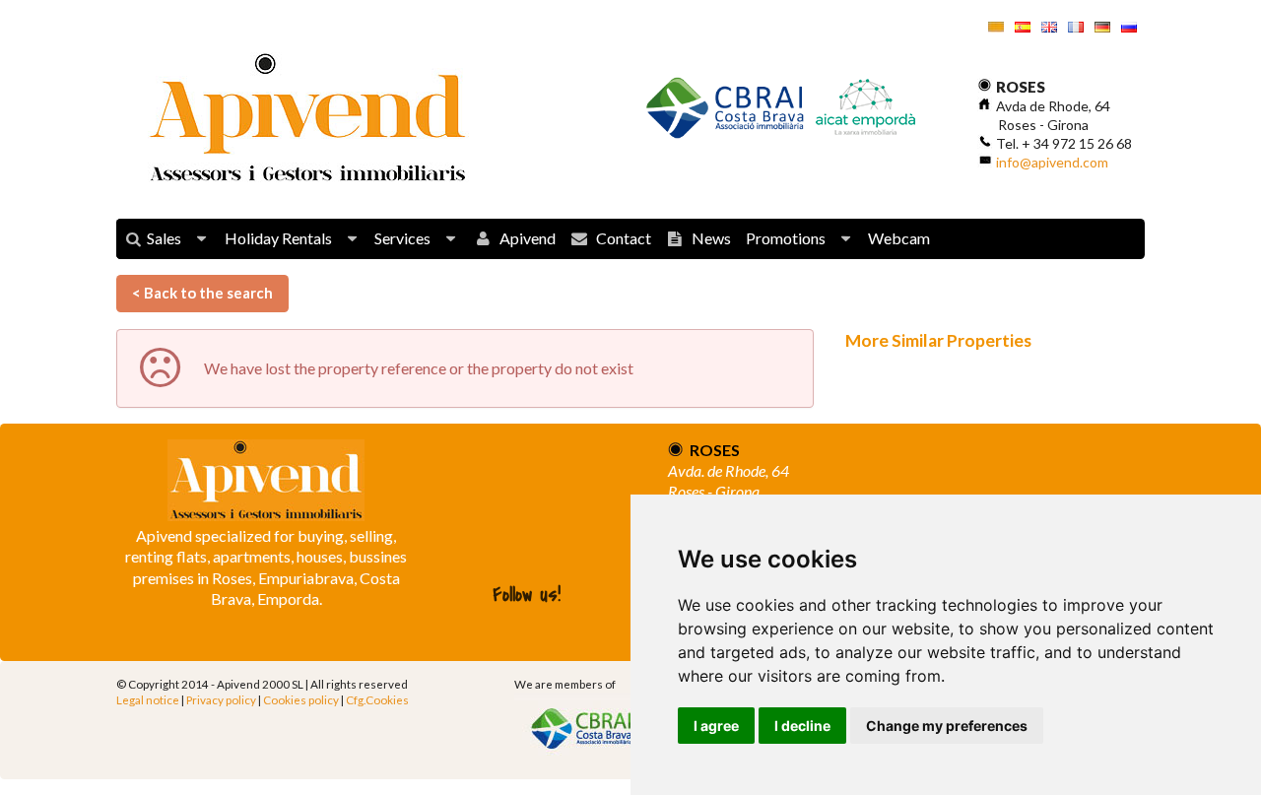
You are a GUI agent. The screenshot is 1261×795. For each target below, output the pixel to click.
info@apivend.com (1052, 162)
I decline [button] (802, 725)
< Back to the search (202, 292)
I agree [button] (716, 725)
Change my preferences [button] (947, 725)
